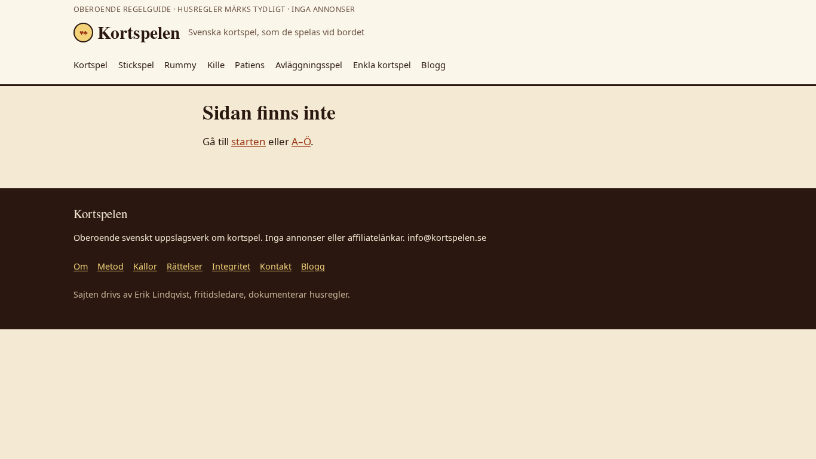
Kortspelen (129, 32)
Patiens (250, 65)
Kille (216, 65)
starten (248, 141)
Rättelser (185, 266)
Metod (110, 266)
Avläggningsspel (308, 65)
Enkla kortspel (382, 65)
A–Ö (301, 141)
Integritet (231, 266)
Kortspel (90, 65)
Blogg (433, 65)
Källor (145, 266)
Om (80, 266)
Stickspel (136, 65)
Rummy (180, 65)
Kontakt (276, 266)
